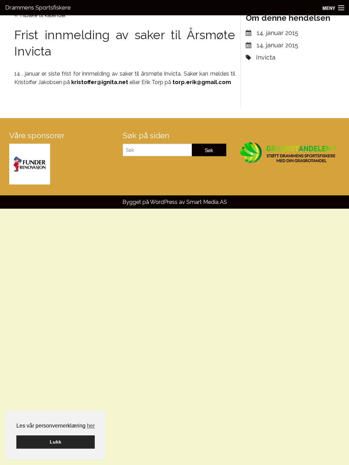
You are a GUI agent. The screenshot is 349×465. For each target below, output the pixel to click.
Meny (328, 8)
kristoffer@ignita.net (99, 82)
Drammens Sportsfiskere (38, 7)
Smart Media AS (206, 202)
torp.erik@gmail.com (201, 82)
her (91, 426)
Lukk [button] (55, 442)
